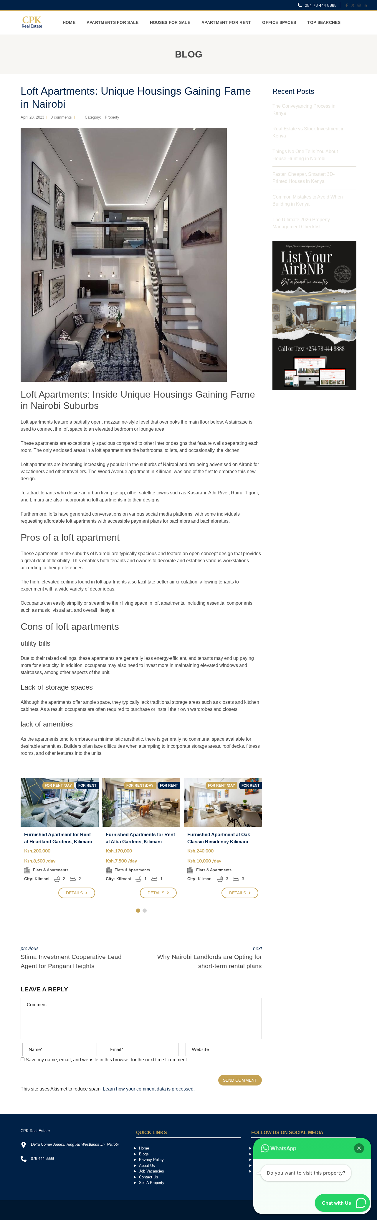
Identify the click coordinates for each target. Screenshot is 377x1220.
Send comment (240, 1080)
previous (71, 958)
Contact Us (148, 1177)
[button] (359, 1148)
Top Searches (323, 22)
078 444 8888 (42, 1158)
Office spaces (279, 22)
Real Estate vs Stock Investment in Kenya (308, 132)
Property (112, 117)
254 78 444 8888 (320, 5)
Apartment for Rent (226, 22)
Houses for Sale (170, 22)
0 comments (61, 117)
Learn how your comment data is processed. (149, 1088)
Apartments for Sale (113, 22)
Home (69, 22)
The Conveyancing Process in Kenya (303, 110)
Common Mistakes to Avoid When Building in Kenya (307, 200)
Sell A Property (151, 1182)
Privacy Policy (151, 1159)
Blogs (144, 1154)
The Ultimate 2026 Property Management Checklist (301, 223)
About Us (147, 1165)
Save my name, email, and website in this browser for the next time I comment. (107, 1059)
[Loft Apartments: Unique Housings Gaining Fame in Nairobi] (124, 255)
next (209, 958)
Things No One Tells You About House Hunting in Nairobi (305, 155)
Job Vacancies (151, 1171)
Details (75, 893)
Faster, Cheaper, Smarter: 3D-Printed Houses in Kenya (303, 178)
